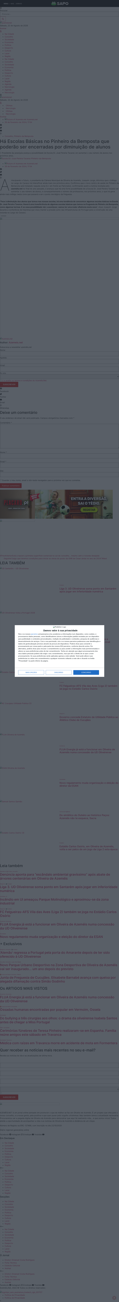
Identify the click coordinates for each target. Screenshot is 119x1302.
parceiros (34, 634)
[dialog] (59, 651)
